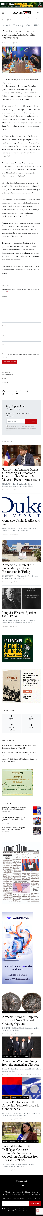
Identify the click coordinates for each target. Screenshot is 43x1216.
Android (35, 1192)
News (28, 25)
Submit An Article (33, 1194)
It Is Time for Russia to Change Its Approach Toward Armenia (13, 828)
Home (3, 18)
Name (4, 326)
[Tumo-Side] (17, 782)
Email (4, 335)
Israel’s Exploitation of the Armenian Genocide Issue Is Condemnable (14, 808)
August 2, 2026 (6, 811)
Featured (20, 1012)
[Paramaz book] (21, 685)
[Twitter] (18, 1185)
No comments (7, 43)
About (7, 1192)
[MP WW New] (17, 948)
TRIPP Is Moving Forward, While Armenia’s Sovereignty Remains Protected (13, 819)
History (26, 1012)
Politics (30, 1141)
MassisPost (5, 382)
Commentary (12, 1012)
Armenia (11, 18)
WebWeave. (37, 1199)
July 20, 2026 (5, 823)
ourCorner (25, 1097)
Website (4, 345)
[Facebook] (13, 1185)
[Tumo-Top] (21, 5)
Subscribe (31, 421)
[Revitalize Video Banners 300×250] (17, 648)
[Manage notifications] (37, 1210)
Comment (5, 296)
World (37, 25)
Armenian (5, 1056)
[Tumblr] (29, 1185)
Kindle (5, 1194)
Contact (20, 1192)
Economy (18, 25)
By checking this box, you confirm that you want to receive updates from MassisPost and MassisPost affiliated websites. (21, 428)
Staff (13, 1192)
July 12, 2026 (5, 832)
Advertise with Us (17, 1194)
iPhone (27, 1192)
